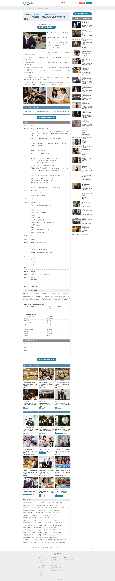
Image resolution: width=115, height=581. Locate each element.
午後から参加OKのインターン (42, 527)
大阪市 (54, 14)
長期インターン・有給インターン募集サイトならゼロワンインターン (35, 6)
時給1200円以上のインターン (55, 505)
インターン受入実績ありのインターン (57, 503)
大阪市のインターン (27, 503)
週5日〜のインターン (37, 515)
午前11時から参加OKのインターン (45, 529)
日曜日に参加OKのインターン (42, 537)
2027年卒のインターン (56, 532)
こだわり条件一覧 (42, 565)
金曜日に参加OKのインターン (42, 535)
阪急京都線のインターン (28, 542)
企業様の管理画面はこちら (56, 570)
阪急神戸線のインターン (39, 542)
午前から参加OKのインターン (29, 527)
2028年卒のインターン (56, 540)
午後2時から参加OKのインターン (44, 530)
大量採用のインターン (43, 512)
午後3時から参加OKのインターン (58, 530)
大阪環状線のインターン (50, 542)
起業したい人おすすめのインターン (30, 512)
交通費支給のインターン (28, 507)
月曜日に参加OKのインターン (29, 534)
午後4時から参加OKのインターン (30, 532)
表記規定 (53, 562)
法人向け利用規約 (54, 560)
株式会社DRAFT (67, 6)
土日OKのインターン (64, 507)
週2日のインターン (47, 514)
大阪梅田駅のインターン (28, 539)
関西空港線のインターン (61, 539)
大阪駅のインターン (27, 540)
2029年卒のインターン (54, 527)
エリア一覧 (41, 567)
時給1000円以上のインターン (42, 505)
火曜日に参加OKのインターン (42, 534)
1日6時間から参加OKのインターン (30, 525)
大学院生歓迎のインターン (44, 510)
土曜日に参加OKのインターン (29, 537)
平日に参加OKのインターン (55, 535)
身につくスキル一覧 (42, 564)
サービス (60, 6)
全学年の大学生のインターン (55, 537)
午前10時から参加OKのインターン (30, 529)
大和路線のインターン (59, 522)
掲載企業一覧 (41, 560)
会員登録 (82, 2)
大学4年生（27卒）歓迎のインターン (30, 519)
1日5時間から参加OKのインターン (57, 524)
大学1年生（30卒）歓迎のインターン (49, 515)
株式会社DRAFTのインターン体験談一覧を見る (81, 234)
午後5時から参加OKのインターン (44, 532)
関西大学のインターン (28, 520)
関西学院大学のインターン (29, 522)
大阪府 (50, 14)
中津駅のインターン (58, 520)
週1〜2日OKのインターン (53, 507)
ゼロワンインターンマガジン (69, 559)
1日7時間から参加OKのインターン (45, 525)
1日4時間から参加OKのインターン (43, 524)
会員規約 (40, 573)
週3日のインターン (56, 514)
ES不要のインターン (38, 514)
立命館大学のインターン (44, 519)
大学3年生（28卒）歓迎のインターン (46, 517)
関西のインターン (36, 540)
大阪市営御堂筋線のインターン (62, 542)
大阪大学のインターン (48, 520)
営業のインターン (51, 502)
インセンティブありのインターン (41, 507)
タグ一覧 (40, 562)
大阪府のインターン (59, 502)
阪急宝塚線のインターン (40, 522)
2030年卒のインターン (46, 540)
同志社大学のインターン (55, 519)
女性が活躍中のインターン (55, 510)
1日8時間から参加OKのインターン (59, 525)
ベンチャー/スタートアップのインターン (40, 503)
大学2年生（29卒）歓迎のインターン (30, 517)
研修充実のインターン (28, 514)
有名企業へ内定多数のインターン (55, 512)
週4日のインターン (27, 515)
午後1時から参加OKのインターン (30, 530)
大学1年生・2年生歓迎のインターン (30, 510)
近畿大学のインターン (38, 520)
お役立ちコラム (41, 568)
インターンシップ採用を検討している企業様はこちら (65, 2)
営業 (72, 6)
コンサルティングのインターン (29, 502)
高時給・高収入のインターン (29, 524)
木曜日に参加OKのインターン (29, 535)
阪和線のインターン (51, 539)
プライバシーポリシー (43, 572)
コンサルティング (53, 6)
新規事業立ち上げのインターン (29, 505)
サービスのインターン (41, 502)
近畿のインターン (50, 522)
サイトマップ (41, 570)
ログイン (89, 2)
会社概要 (40, 575)
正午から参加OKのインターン (58, 529)
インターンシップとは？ (43, 559)
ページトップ (91, 548)
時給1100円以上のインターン (40, 539)
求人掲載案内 (53, 559)
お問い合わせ (41, 576)
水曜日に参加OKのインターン (55, 534)
